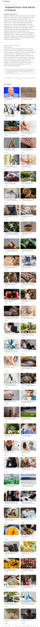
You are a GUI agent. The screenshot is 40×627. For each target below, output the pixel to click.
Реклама (9, 626)
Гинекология (13, 4)
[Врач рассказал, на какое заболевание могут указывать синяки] (11, 145)
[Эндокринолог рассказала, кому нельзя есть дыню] (28, 549)
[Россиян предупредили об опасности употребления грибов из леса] (28, 381)
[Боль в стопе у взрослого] (11, 364)
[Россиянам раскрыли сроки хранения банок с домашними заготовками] (28, 566)
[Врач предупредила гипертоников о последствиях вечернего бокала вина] (28, 465)
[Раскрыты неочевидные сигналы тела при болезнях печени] (28, 129)
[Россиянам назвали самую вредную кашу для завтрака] (11, 179)
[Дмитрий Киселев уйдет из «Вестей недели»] (11, 95)
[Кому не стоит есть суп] (11, 532)
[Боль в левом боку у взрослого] (28, 515)
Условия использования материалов (24, 626)
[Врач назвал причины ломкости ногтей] (11, 616)
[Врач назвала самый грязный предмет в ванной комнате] (11, 414)
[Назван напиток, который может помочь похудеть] (28, 297)
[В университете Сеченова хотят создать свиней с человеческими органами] (28, 280)
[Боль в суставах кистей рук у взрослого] (11, 398)
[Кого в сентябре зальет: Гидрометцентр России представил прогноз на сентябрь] (28, 414)
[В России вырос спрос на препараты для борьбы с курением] (28, 431)
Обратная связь (33, 626)
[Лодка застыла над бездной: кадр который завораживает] (11, 482)
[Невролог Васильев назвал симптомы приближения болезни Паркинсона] (11, 599)
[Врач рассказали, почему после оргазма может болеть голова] (11, 263)
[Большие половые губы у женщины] (28, 112)
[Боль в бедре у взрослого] (11, 465)
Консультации (7, 4)
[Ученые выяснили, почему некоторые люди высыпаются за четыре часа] (11, 381)
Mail (1, 626)
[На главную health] (7, 1)
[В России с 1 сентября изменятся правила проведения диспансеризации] (28, 263)
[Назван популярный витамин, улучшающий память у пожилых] (28, 330)
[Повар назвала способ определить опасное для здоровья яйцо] (28, 162)
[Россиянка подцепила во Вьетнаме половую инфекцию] (11, 162)
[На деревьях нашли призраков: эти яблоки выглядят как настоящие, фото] (11, 583)
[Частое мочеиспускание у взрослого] (11, 448)
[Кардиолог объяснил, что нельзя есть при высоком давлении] (28, 196)
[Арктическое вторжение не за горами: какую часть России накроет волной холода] (28, 482)
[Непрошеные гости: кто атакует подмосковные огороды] (11, 280)
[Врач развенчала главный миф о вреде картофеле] (28, 532)
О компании (5, 626)
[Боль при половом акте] (28, 347)
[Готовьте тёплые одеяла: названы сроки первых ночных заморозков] (11, 229)
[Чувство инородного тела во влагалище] (28, 213)
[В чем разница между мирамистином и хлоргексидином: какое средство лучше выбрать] (28, 448)
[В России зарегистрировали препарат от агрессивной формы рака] (28, 599)
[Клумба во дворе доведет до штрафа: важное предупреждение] (11, 431)
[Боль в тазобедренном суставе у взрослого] (11, 213)
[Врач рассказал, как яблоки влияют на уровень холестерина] (11, 129)
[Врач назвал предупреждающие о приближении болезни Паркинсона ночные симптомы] (11, 549)
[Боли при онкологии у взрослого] (11, 330)
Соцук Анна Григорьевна (14, 45)
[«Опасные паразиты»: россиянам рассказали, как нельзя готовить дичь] (11, 314)
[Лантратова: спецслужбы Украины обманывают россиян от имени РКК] (11, 499)
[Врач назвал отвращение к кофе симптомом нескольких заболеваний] (28, 398)
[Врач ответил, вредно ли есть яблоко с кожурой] (11, 297)
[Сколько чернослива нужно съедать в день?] (28, 229)
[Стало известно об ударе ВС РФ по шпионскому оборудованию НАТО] (11, 246)
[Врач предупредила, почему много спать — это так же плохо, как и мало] (11, 196)
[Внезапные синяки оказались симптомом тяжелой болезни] (28, 145)
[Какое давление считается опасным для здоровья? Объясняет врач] (11, 112)
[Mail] (3, 1)
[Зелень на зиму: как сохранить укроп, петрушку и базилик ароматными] (28, 179)
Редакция (16, 626)
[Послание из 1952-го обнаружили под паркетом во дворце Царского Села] (28, 95)
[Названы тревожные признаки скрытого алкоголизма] (11, 515)
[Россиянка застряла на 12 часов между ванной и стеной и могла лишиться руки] (11, 347)
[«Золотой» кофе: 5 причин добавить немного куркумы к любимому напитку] (11, 566)
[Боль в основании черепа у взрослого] (28, 616)
